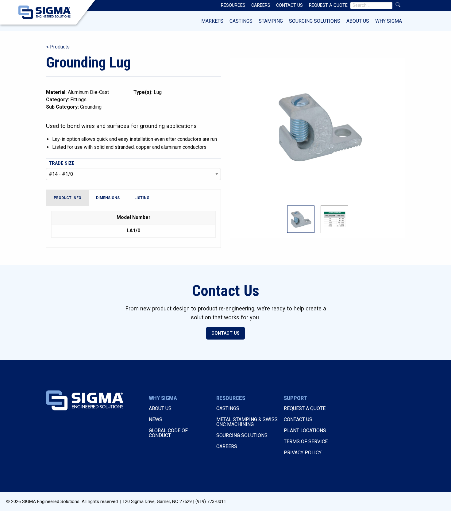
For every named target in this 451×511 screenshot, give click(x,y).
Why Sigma (388, 21)
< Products (58, 47)
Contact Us (225, 333)
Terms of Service (306, 441)
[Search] (397, 4)
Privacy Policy (303, 452)
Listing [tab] (141, 198)
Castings (240, 21)
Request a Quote (305, 408)
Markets (212, 21)
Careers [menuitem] (260, 5)
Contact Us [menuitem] (289, 5)
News (155, 419)
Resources (230, 398)
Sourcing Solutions (314, 21)
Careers (226, 446)
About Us (357, 21)
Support (295, 398)
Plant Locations (305, 430)
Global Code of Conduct (168, 433)
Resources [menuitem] (233, 5)
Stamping (271, 21)
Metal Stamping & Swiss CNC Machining (247, 422)
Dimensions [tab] (108, 198)
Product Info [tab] (67, 198)
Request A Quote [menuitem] (328, 5)
